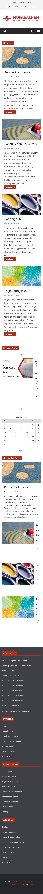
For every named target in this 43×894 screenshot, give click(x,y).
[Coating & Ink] (21, 204)
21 (27, 437)
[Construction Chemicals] (21, 129)
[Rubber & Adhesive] (21, 57)
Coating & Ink (37, 569)
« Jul (20, 451)
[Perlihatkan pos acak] (38, 31)
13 (21, 433)
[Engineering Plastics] (21, 276)
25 (10, 440)
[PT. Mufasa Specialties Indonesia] (5, 31)
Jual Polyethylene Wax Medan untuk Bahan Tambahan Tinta (36, 383)
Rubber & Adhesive (17, 487)
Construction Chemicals (37, 532)
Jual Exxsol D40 (21, 6)
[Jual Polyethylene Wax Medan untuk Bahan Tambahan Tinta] (18, 368)
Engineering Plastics (37, 606)
